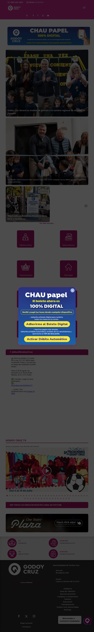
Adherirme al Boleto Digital (47, 324)
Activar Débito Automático (47, 339)
